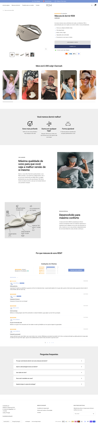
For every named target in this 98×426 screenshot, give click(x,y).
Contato (37, 5)
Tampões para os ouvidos (28, 5)
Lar (3, 10)
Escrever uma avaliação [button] (76, 270)
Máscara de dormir (16, 5)
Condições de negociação (43, 408)
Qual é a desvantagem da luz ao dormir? (27, 366)
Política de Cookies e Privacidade (44, 410)
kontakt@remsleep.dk (7, 416)
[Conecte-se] (91, 5)
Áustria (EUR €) (6, 421)
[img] (13, 281)
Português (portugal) (16, 421)
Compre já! (72, 46)
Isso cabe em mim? (21, 372)
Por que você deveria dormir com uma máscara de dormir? (31, 361)
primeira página (6, 5)
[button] (58, 13)
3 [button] (49, 342)
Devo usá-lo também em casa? (24, 378)
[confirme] (93, 413)
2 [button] (47, 342)
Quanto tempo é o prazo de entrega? (26, 384)
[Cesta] (94, 5)
